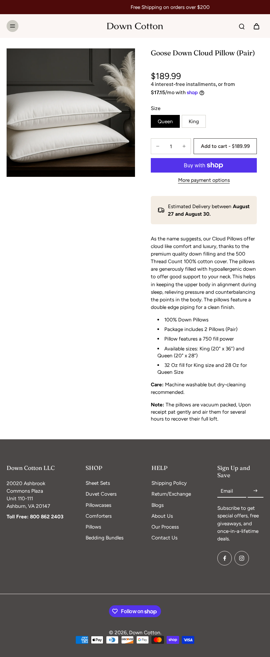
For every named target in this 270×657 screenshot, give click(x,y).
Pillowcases (98, 505)
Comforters (99, 516)
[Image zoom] (71, 112)
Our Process (165, 527)
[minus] (157, 146)
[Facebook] (224, 558)
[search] (241, 26)
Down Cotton (144, 632)
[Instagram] (241, 558)
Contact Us (164, 537)
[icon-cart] (256, 26)
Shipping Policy (169, 483)
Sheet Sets (98, 483)
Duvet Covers (101, 494)
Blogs (157, 505)
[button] (225, 146)
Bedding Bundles (104, 537)
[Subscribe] (255, 491)
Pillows (93, 527)
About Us (162, 516)
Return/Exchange (171, 494)
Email (227, 491)
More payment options (204, 180)
